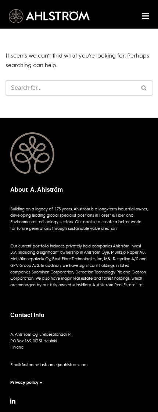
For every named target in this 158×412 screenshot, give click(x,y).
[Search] (144, 88)
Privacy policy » (26, 382)
